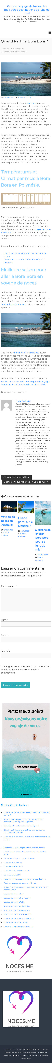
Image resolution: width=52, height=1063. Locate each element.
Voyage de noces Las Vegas (15, 922)
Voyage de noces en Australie (8, 520)
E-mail (5, 635)
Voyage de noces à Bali (13, 894)
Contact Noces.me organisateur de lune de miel (24, 848)
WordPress (26, 1058)
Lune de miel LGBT (12, 875)
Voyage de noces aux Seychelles (17, 914)
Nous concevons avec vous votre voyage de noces (25, 879)
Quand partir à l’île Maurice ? (25, 522)
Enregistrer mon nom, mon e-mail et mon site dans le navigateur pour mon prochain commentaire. (25, 669)
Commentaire (8, 586)
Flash (21, 1055)
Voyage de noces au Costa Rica (17, 906)
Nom (4, 619)
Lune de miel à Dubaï (13, 862)
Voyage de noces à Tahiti (14, 902)
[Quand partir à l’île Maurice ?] (26, 507)
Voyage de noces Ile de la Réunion (18, 918)
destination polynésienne (14, 304)
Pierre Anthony (24, 97)
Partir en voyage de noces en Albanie (20, 883)
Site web (5, 651)
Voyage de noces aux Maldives (17, 910)
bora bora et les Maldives (26, 352)
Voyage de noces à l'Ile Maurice (17, 898)
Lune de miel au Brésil (13, 867)
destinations (9, 392)
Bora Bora (31, 103)
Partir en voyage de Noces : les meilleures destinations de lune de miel (27, 10)
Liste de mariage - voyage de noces (19, 858)
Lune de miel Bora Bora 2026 (16, 871)
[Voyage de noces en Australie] (9, 506)
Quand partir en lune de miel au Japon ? (21, 826)
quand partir (18, 48)
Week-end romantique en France (18, 926)
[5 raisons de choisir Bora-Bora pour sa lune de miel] (43, 513)
